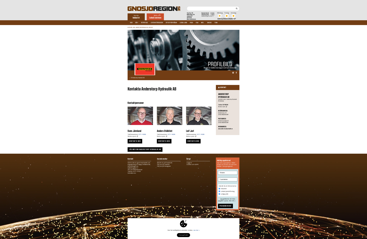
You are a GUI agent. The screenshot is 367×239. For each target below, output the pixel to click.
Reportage (144, 22)
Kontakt (151, 27)
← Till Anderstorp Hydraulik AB (137, 77)
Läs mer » (196, 230)
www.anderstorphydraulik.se (225, 128)
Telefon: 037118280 (223, 105)
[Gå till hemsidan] (233, 73)
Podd (191, 22)
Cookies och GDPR (192, 164)
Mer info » (232, 201)
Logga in (189, 163)
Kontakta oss (132, 173)
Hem (131, 22)
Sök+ (136, 22)
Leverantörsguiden (157, 22)
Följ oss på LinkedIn (163, 164)
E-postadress (224, 179)
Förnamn (222, 172)
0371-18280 (142, 134)
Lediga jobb (183, 22)
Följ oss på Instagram (164, 166)
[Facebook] (236, 73)
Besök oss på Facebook (164, 163)
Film (197, 22)
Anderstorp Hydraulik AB (142, 27)
